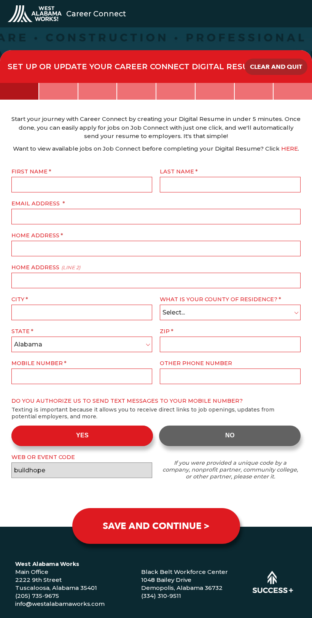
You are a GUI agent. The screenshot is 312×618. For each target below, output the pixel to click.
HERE (289, 148)
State (20, 331)
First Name (29, 171)
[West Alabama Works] (35, 13)
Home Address (35, 235)
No (229, 435)
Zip (165, 331)
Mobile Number (37, 363)
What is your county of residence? (218, 299)
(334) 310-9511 (161, 595)
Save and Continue (152, 526)
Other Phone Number (196, 363)
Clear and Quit (276, 67)
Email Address (36, 203)
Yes (82, 435)
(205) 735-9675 (37, 595)
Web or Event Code (43, 457)
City (17, 299)
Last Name (177, 171)
